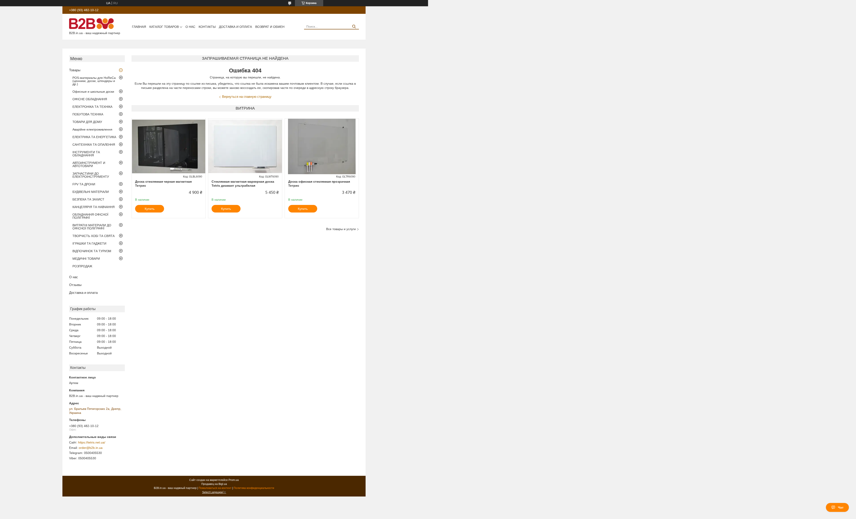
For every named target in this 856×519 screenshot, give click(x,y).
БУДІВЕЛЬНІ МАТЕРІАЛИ (90, 192)
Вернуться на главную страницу (247, 96)
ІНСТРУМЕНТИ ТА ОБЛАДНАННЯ (86, 153)
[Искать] (354, 26)
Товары (74, 70)
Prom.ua (233, 480)
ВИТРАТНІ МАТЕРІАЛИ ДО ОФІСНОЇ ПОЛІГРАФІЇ (91, 226)
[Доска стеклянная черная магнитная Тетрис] (169, 146)
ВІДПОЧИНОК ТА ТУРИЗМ (91, 251)
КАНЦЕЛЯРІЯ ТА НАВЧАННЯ (93, 207)
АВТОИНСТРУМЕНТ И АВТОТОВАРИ (88, 164)
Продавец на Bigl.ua (214, 484)
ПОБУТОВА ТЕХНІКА (87, 114)
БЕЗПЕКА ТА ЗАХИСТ (88, 199)
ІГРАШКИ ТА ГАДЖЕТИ (89, 243)
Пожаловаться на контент (215, 488)
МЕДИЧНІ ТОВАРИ (86, 258)
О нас (190, 27)
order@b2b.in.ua (91, 448)
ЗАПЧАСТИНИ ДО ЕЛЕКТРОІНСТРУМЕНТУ (90, 175)
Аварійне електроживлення (92, 129)
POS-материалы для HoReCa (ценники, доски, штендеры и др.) (94, 81)
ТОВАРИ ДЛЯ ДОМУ (87, 122)
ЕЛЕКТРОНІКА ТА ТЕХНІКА (92, 106)
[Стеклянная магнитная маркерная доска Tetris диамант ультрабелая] (245, 146)
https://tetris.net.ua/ (91, 442)
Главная (139, 27)
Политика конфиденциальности (254, 488)
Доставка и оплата (235, 27)
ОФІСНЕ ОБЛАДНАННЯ (89, 99)
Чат (841, 507)
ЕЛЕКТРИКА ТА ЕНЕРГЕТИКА (94, 137)
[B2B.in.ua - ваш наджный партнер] (91, 23)
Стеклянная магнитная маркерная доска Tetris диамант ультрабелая (243, 183)
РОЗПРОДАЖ (82, 266)
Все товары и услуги (341, 229)
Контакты (207, 27)
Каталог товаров (164, 27)
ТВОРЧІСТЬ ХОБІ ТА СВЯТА (93, 236)
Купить (149, 208)
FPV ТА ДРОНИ (83, 184)
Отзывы (75, 285)
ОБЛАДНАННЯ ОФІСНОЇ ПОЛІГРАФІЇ (90, 216)
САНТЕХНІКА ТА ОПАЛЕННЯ (93, 144)
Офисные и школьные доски (93, 91)
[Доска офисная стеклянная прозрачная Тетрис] (322, 146)
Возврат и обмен (269, 27)
